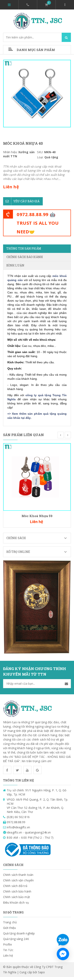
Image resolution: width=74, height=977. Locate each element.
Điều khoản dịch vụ (16, 902)
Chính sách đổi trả (15, 886)
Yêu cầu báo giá (26, 201)
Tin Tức (8, 950)
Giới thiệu (9, 928)
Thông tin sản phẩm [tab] (23, 248)
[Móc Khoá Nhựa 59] (37, 477)
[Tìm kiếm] (66, 37)
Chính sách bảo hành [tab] (24, 257)
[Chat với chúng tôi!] (63, 954)
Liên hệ (8, 955)
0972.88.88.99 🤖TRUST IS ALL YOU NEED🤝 (38, 223)
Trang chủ (10, 922)
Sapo (41, 972)
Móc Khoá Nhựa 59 (37, 516)
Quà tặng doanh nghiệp (19, 933)
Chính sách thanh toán (18, 875)
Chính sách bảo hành (17, 891)
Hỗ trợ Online (18, 552)
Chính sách (16, 538)
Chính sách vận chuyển (18, 880)
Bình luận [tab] (15, 265)
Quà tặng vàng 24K (16, 939)
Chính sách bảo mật (16, 897)
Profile (7, 944)
